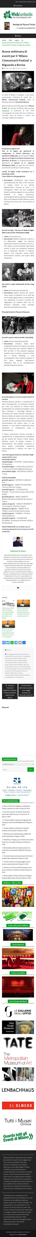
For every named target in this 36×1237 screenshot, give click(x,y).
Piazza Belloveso (14, 669)
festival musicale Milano (16, 665)
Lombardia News (11, 801)
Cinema (9, 650)
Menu (19, 36)
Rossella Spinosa (25, 675)
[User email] (18, 588)
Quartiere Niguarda (10, 673)
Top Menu (19, 6)
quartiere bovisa (22, 671)
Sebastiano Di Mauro (21, 68)
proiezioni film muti (10, 671)
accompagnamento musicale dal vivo (18, 654)
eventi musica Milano (11, 662)
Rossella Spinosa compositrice (14, 677)
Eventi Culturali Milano (20, 660)
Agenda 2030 (9, 656)
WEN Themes (22, 1234)
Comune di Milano (17, 658)
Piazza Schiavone (25, 669)
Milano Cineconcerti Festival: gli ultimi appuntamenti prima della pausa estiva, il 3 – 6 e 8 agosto (8, 633)
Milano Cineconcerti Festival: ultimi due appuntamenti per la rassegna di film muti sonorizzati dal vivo (23, 612)
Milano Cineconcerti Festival (18, 667)
